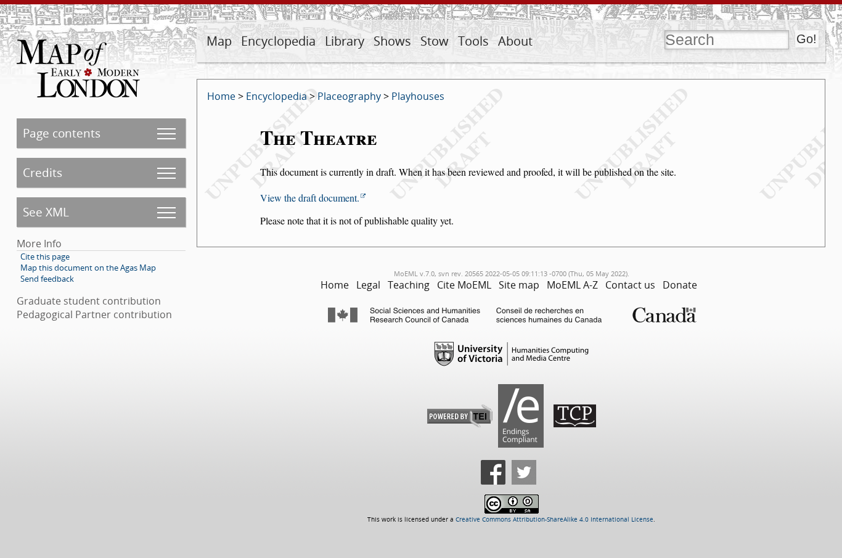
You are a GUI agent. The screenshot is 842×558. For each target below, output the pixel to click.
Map (219, 41)
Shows (392, 41)
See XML (46, 211)
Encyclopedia (278, 41)
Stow (434, 41)
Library (344, 41)
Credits (42, 172)
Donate (680, 285)
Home (221, 96)
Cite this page (45, 256)
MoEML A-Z (572, 285)
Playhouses (417, 96)
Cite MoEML (464, 285)
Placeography (349, 96)
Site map (519, 285)
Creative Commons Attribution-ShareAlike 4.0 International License (554, 519)
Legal (368, 285)
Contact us (630, 285)
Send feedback (47, 278)
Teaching (409, 285)
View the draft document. (309, 197)
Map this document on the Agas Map (88, 267)
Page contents (61, 133)
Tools (473, 41)
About (515, 41)
